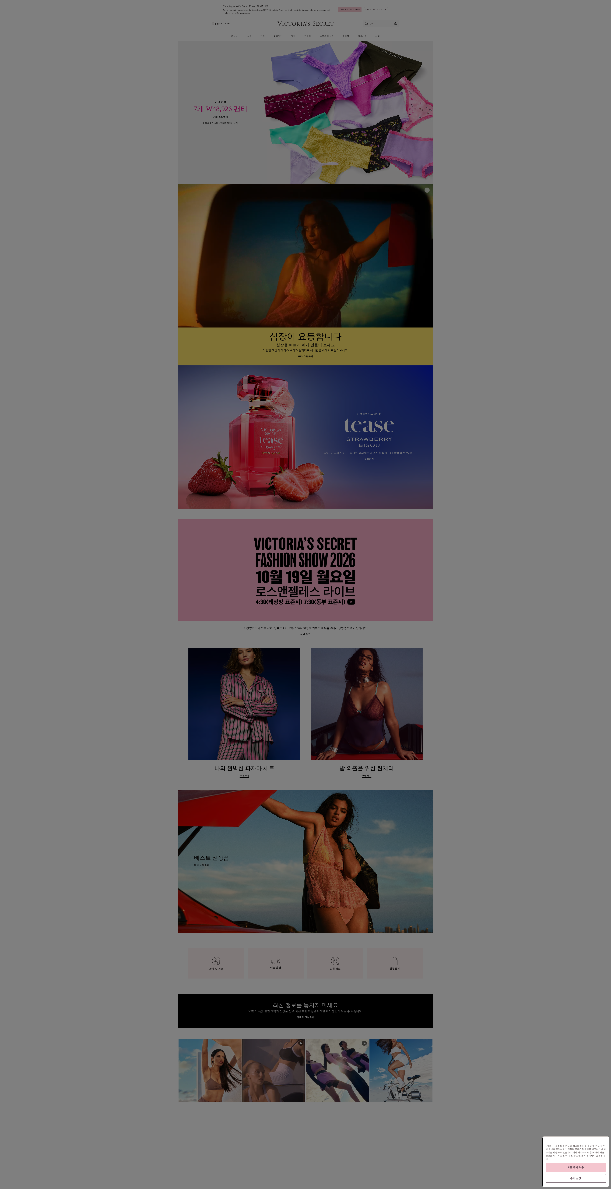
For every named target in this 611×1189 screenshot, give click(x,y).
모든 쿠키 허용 (575, 1167)
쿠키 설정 (575, 1178)
